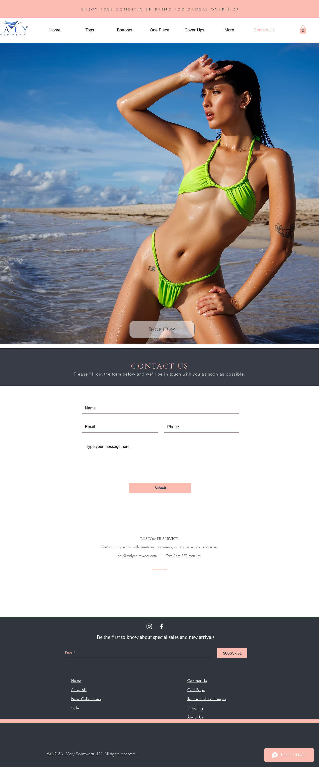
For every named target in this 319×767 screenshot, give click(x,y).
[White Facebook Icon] (161, 626)
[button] (229, 30)
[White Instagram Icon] (149, 626)
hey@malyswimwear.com (137, 555)
